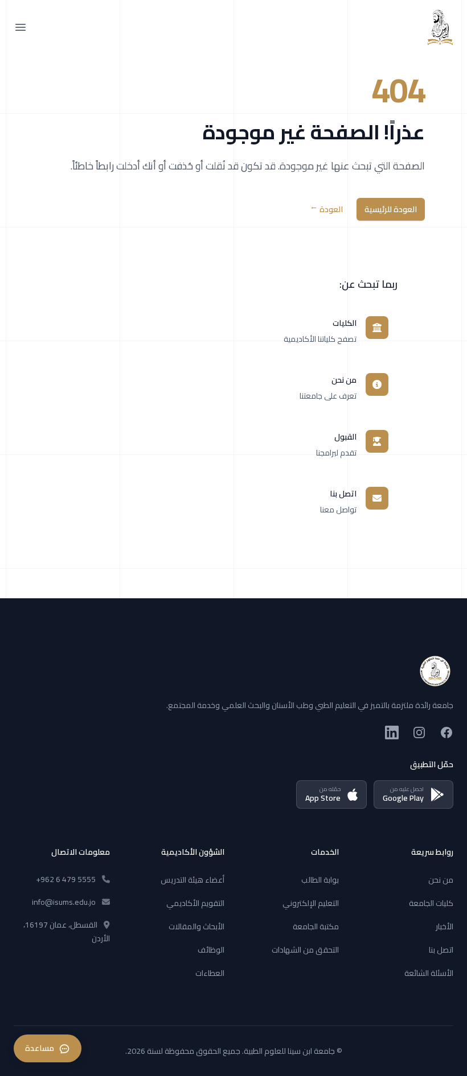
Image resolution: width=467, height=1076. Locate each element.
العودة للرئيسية (390, 209)
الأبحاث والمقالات (196, 926)
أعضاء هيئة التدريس (192, 879)
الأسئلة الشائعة (428, 973)
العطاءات (209, 973)
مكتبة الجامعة (316, 926)
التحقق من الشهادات (305, 949)
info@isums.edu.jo (64, 902)
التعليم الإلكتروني (310, 903)
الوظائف (211, 949)
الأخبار (444, 926)
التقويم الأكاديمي (195, 903)
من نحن (440, 879)
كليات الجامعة (431, 903)
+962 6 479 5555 (66, 879)
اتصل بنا (441, 949)
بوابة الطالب (320, 879)
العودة (326, 209)
